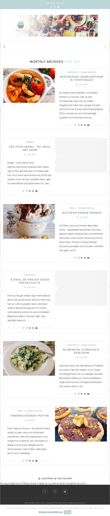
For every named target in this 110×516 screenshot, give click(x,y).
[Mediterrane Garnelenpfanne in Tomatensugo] (29, 85)
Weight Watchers (88, 72)
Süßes (72, 208)
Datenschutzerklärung (51, 512)
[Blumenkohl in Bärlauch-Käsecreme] (29, 358)
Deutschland (29, 275)
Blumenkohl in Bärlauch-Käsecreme (81, 351)
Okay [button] (68, 512)
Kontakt (60, 3)
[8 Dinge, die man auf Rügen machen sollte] (81, 288)
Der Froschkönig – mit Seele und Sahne (29, 148)
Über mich (50, 3)
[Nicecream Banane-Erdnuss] (29, 221)
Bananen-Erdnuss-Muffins (30, 415)
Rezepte (30, 142)
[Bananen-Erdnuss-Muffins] (81, 424)
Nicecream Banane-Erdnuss (82, 212)
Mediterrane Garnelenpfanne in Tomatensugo (82, 78)
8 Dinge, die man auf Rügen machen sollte (30, 281)
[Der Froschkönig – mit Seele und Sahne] (81, 155)
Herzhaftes (72, 72)
